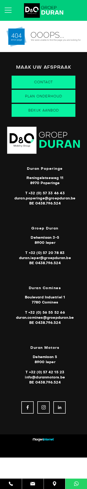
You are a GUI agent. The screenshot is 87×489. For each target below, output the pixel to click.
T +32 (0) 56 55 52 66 (45, 312)
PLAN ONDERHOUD (43, 96)
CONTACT (43, 82)
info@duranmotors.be (45, 377)
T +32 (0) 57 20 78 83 (44, 253)
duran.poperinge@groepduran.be (45, 198)
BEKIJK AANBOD (43, 110)
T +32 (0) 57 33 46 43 (45, 193)
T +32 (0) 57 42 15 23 (45, 372)
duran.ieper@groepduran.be (45, 258)
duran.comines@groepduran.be (45, 317)
